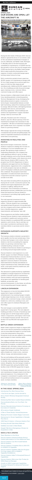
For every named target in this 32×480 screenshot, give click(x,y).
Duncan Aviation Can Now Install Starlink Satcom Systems (14, 442)
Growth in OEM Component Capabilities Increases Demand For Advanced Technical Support (14, 464)
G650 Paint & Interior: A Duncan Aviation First (15, 421)
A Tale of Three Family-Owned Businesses (14, 412)
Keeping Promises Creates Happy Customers (15, 415)
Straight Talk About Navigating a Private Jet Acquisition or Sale (14, 429)
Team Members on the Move (10, 435)
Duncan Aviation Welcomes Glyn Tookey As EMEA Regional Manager (14, 460)
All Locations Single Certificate (10, 410)
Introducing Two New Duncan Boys (12, 391)
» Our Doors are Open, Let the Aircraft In (13, 393)
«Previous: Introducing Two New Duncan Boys (8, 384)
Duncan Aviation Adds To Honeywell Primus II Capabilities (15, 456)
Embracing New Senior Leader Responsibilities (16, 400)
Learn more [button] (21, 473)
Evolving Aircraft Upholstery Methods (13, 423)
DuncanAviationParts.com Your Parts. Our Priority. (14, 403)
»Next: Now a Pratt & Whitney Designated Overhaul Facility (24, 385)
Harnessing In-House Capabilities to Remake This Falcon (15, 418)
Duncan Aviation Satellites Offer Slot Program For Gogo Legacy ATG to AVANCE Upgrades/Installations (15, 451)
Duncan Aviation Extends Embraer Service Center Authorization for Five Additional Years (15, 438)
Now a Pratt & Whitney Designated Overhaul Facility (15, 396)
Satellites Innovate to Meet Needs (11, 426)
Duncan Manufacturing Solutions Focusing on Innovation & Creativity (15, 407)
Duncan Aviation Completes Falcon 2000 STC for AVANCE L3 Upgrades (15, 446)
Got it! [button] (4, 478)
